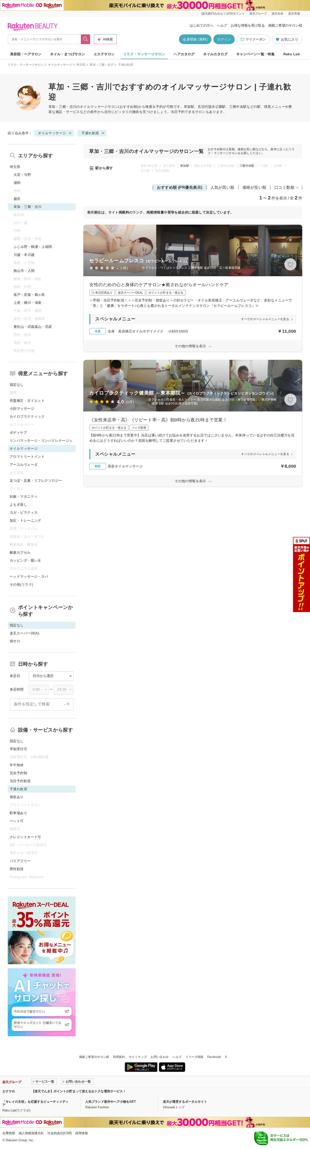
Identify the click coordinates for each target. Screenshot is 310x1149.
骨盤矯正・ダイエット (27, 400)
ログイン (224, 39)
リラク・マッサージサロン (144, 54)
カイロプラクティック (27, 416)
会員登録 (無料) (195, 39)
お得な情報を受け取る (248, 25)
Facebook (214, 1057)
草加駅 (184, 165)
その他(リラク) (21, 584)
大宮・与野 (22, 175)
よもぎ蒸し (18, 504)
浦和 (17, 183)
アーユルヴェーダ (24, 464)
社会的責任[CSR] (59, 1133)
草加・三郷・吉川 (102, 64)
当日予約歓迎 (20, 781)
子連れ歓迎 (90, 133)
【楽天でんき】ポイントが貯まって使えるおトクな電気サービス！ (78, 1091)
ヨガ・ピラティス (24, 512)
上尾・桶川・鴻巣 (27, 303)
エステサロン (104, 54)
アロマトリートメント (27, 456)
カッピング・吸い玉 (25, 560)
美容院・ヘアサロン (26, 54)
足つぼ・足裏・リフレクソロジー (36, 480)
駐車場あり (18, 813)
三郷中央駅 (247, 165)
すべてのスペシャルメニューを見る (265, 319)
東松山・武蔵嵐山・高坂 (33, 327)
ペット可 (17, 821)
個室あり (17, 797)
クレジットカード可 (25, 837)
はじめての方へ (201, 25)
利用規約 (119, 1057)
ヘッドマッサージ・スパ (29, 576)
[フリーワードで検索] (85, 39)
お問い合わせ (160, 1057)
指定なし (17, 384)
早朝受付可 (18, 749)
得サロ (15, 641)
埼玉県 (80, 64)
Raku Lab (291, 54)
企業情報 (8, 1133)
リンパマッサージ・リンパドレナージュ (41, 440)
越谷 (17, 199)
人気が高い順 (222, 187)
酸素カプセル (20, 552)
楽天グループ (258, 13)
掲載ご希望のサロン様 (285, 25)
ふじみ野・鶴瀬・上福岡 (33, 247)
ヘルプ (222, 25)
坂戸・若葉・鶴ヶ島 (29, 295)
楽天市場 (294, 13)
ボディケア (18, 432)
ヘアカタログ (184, 54)
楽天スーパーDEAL (25, 633)
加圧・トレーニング (25, 520)
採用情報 (81, 1133)
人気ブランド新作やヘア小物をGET (110, 1101)
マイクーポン (256, 39)
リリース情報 (194, 1057)
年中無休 (17, 765)
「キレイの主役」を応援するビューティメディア (35, 1103)
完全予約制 (18, 773)
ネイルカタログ (215, 54)
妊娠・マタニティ (24, 496)
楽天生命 (277, 13)
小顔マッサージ (22, 408)
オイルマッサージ (60, 64)
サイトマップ (138, 1057)
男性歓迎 (17, 869)
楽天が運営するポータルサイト (185, 1101)
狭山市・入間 (24, 271)
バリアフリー (20, 861)
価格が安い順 (254, 187)
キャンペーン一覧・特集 (255, 54)
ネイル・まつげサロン (67, 54)
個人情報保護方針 (31, 1133)
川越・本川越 (24, 255)
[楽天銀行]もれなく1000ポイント (223, 13)
